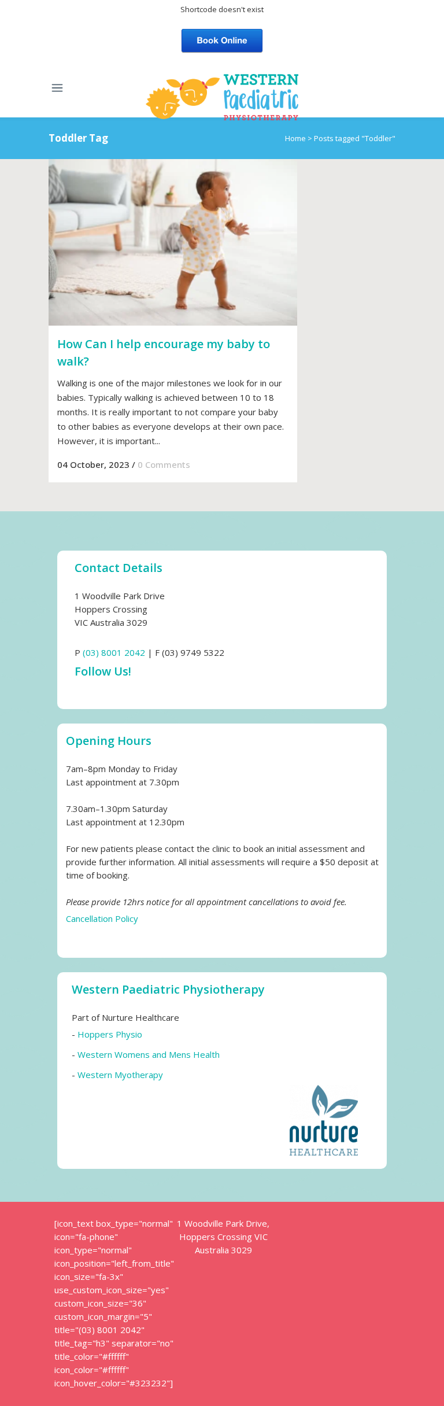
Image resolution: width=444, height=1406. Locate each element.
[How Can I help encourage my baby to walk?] (173, 242)
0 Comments (164, 464)
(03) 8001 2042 (114, 652)
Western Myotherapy (120, 1074)
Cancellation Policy (102, 918)
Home (295, 138)
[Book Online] (222, 39)
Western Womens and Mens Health (148, 1054)
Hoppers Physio (109, 1034)
